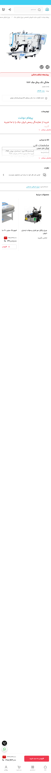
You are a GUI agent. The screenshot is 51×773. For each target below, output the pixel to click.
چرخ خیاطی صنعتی (33, 187)
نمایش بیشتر (46, 130)
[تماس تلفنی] (4, 743)
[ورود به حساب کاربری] (10, 9)
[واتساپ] (4, 749)
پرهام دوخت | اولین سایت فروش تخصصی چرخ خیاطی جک (31, 17)
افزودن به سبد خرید (37, 758)
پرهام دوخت (25, 118)
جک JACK (41, 91)
